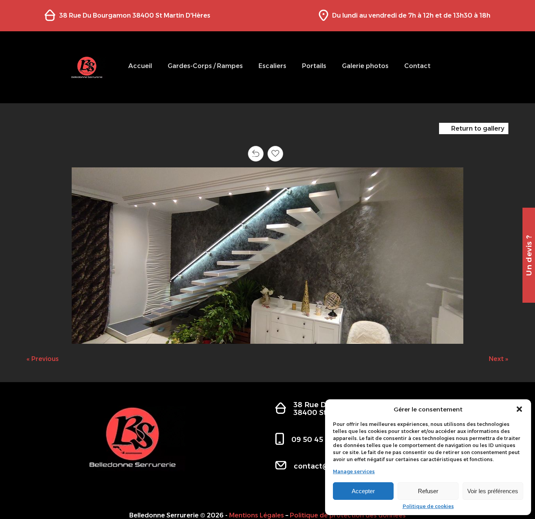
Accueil (140, 66)
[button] (519, 409)
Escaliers (272, 66)
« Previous (43, 359)
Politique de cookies (428, 506)
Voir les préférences (492, 491)
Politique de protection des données (348, 515)
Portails (314, 66)
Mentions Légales (256, 515)
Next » (498, 359)
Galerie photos (365, 66)
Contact (417, 66)
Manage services (354, 471)
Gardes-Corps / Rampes (205, 66)
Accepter (363, 491)
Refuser (428, 491)
